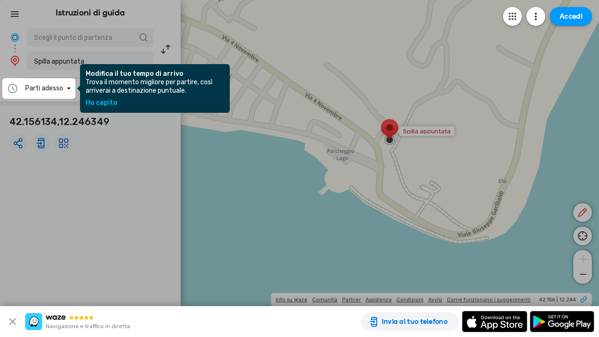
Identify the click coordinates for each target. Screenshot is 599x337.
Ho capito (101, 103)
